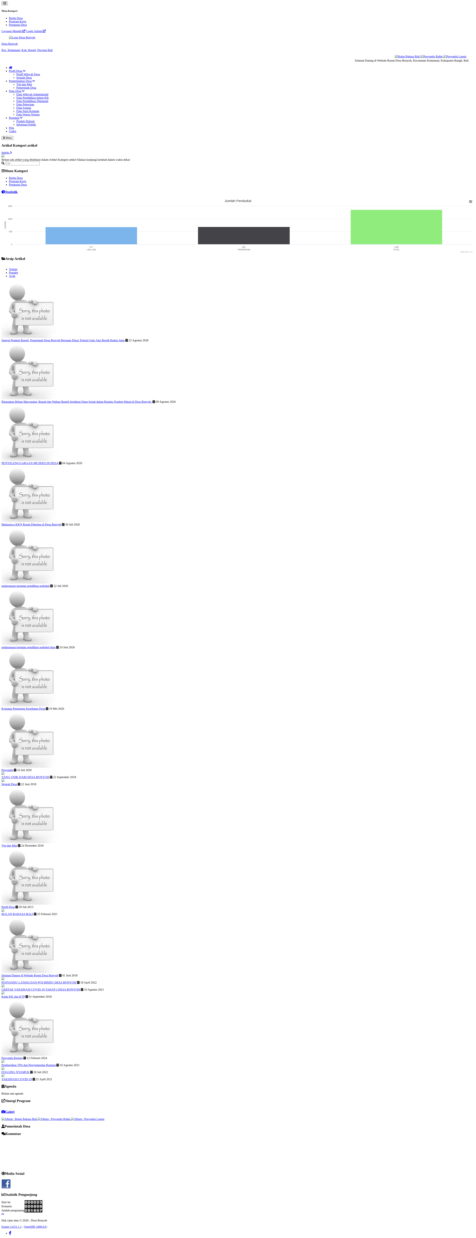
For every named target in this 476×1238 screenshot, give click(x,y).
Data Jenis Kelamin (27, 111)
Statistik (11, 192)
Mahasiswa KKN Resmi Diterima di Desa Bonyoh (31, 524)
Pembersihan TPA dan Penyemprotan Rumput (28, 1065)
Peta (11, 127)
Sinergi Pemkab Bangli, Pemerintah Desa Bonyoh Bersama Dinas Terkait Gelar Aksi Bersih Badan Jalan (63, 340)
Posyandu (7, 770)
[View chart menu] (470, 201)
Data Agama (23, 107)
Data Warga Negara (28, 114)
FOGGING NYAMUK (15, 1072)
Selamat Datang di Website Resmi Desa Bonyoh (29, 975)
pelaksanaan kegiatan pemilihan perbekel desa (28, 647)
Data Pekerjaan (25, 104)
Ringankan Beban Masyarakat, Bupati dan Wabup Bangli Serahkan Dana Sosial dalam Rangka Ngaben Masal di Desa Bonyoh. (76, 401)
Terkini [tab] (13, 269)
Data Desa (15, 91)
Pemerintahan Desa (20, 81)
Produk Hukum (25, 121)
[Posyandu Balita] (414, 56)
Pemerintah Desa (26, 87)
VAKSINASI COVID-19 (16, 1079)
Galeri (12, 131)
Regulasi (14, 117)
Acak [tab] (12, 276)
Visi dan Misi (24, 84)
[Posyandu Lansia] (437, 56)
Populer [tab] (13, 272)
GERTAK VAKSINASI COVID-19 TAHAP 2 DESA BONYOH (40, 989)
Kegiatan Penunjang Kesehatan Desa (23, 708)
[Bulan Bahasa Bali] (390, 56)
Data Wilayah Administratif (32, 94)
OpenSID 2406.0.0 (35, 1226)
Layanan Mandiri (11, 31)
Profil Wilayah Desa (28, 74)
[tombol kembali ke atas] (2, 1214)
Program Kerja (17, 21)
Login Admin (34, 31)
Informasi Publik (26, 124)
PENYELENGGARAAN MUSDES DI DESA (29, 463)
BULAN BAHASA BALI (17, 914)
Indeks (5, 152)
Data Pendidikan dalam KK (32, 97)
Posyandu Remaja (12, 1058)
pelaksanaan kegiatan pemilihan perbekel (25, 585)
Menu (8, 138)
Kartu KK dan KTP (13, 996)
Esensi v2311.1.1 (11, 1226)
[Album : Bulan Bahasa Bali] (19, 1119)
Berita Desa (16, 18)
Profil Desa (16, 71)
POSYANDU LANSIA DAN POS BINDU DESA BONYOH (38, 982)
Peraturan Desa (18, 24)
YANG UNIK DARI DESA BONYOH (25, 777)
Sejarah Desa (24, 77)
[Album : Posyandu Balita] (54, 1119)
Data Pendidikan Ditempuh (32, 101)
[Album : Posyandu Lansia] (87, 1119)
